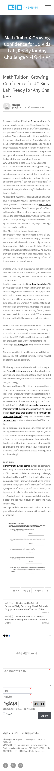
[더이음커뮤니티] (22, 8)
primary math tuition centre (16, 465)
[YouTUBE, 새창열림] (20, 765)
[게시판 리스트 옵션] (48, 590)
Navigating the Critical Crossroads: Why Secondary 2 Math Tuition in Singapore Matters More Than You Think (26, 606)
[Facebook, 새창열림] (5, 765)
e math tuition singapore (20, 370)
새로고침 (42, 704)
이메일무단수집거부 (30, 733)
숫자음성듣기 (36, 704)
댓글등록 (44, 715)
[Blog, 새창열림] (13, 765)
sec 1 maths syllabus (37, 121)
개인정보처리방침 (10, 733)
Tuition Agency (21, 344)
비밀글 (9, 713)
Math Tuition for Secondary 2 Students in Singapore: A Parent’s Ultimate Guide (26, 619)
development (9, 420)
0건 (16, 107)
